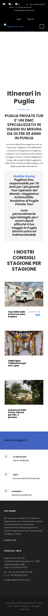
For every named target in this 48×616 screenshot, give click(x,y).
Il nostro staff (10, 540)
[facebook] (24, 14)
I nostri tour (24, 109)
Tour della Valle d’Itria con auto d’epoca (16, 314)
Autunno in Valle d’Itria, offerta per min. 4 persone (17, 414)
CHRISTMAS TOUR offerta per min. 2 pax (17, 363)
